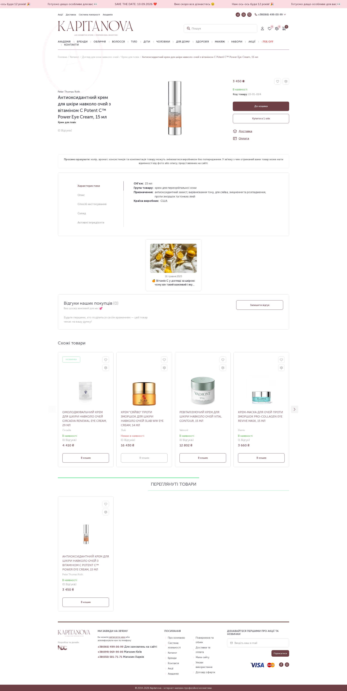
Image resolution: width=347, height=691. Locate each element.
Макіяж (220, 41)
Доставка (71, 14)
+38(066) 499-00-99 (270, 14)
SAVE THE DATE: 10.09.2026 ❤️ (132, 4)
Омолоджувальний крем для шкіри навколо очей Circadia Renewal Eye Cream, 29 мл (84, 418)
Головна (62, 57)
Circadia (66, 430)
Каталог (74, 57)
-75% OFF (267, 41)
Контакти (71, 44)
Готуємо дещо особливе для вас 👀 (69, 4)
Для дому (183, 41)
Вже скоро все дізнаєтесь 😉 (191, 4)
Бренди (82, 41)
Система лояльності (89, 14)
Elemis (241, 430)
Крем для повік (130, 57)
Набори (236, 41)
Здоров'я (202, 41)
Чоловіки (163, 41)
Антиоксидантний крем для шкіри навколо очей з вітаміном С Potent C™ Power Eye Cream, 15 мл (85, 563)
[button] (294, 409)
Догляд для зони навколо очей (100, 57)
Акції (60, 14)
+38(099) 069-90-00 (110, 651)
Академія (108, 14)
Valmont (183, 430)
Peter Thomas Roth (69, 91)
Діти (146, 41)
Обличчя (100, 41)
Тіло (134, 41)
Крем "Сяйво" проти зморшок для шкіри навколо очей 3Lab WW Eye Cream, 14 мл (142, 418)
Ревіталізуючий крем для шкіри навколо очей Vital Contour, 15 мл (200, 416)
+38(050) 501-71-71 (110, 656)
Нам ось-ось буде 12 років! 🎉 (249, 4)
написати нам (117, 637)
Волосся (118, 41)
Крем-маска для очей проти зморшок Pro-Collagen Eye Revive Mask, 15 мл (260, 416)
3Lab (123, 430)
